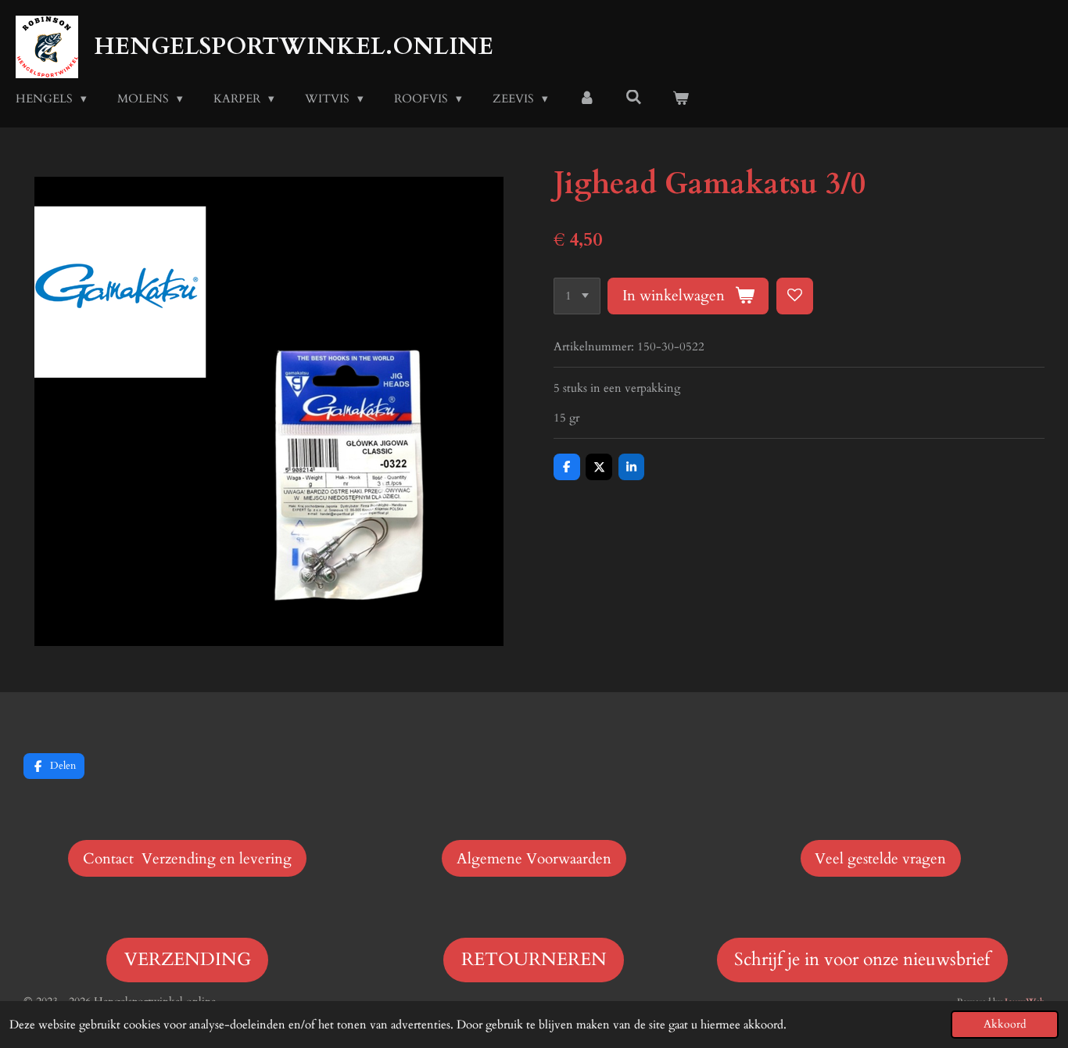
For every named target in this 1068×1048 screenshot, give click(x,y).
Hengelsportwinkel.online (293, 47)
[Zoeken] (633, 97)
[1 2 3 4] (577, 296)
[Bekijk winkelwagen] (680, 99)
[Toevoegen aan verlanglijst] (794, 296)
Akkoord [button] (1005, 1024)
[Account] (586, 99)
